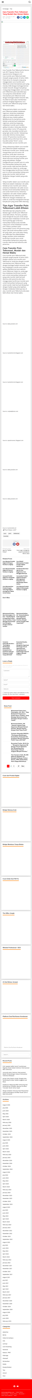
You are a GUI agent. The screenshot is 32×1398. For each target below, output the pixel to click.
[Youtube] (17, 544)
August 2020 (6, 1312)
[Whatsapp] (27, 17)
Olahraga (5, 1355)
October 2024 (7, 1166)
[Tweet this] (21, 17)
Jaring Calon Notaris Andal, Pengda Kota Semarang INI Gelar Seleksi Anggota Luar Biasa (15, 1080)
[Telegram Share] (24, 17)
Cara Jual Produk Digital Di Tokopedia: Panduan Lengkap (9, 577)
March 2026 (6, 1119)
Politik (4, 1364)
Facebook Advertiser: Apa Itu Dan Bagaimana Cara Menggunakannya (22, 571)
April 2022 (6, 1254)
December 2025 (7, 1128)
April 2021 (6, 1289)
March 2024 (6, 1187)
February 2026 (7, 1122)
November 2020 (7, 1303)
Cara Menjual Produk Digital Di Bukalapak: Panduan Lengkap (22, 588)
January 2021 (6, 1298)
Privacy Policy (13, 1393)
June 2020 (6, 1318)
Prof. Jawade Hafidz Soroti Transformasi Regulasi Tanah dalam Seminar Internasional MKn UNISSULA (16, 1067)
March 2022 (6, 1257)
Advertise (5, 1332)
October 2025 (7, 1134)
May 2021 (5, 1286)
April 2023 (6, 1219)
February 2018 (7, 1321)
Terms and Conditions (7, 1395)
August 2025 (6, 1140)
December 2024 (7, 1160)
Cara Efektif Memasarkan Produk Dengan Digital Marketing (22, 564)
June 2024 (6, 1178)
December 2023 (7, 1195)
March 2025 (6, 1151)
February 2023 (7, 1225)
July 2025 (5, 1143)
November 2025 (7, 1131)
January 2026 (6, 1125)
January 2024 (6, 1192)
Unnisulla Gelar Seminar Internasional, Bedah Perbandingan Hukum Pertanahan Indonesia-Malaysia (15, 1074)
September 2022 (7, 1239)
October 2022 (7, 1236)
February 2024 (7, 1189)
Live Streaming (7, 1346)
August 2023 (6, 1207)
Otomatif (5, 1358)
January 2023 (6, 1227)
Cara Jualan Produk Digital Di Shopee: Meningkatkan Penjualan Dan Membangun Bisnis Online (22, 580)
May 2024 (5, 1181)
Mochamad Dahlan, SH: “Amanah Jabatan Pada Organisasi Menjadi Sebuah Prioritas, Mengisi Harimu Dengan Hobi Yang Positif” (22, 618)
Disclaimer (21, 1393)
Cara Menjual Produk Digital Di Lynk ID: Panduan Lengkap (9, 570)
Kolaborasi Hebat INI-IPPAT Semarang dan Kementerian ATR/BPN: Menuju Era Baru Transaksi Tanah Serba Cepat (15, 1086)
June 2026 (6, 1111)
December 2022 (7, 1230)
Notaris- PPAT (7, 1352)
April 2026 (6, 1116)
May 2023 (5, 1216)
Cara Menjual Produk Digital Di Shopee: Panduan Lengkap (9, 563)
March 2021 (6, 1292)
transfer (6, 536)
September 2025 (7, 1137)
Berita (4, 1335)
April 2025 (6, 1149)
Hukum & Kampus (8, 1338)
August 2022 (6, 1242)
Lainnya (5, 1344)
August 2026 (6, 1105)
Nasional (5, 1349)
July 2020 (5, 1315)
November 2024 (7, 1163)
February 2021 (7, 1295)
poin (10, 533)
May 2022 (5, 1251)
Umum (5, 1373)
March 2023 (6, 1222)
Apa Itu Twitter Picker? (7, 550)
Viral (4, 1376)
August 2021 (6, 1277)
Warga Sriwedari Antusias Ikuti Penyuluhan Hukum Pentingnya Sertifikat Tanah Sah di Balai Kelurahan (15, 1092)
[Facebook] (14, 544)
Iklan (15, 1395)
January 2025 (6, 1157)
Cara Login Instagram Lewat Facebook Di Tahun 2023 (23, 551)
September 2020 (7, 1309)
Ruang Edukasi (7, 1367)
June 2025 (6, 1146)
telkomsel (16, 533)
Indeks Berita (19, 1392)
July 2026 (5, 1108)
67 (18, 766)
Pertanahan (6, 1361)
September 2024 (7, 1169)
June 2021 (6, 1283)
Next (23, 766)
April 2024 (6, 1184)
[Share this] (18, 17)
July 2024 (5, 1175)
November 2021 (7, 1268)
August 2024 (6, 1172)
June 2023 (6, 1213)
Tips (4, 17)
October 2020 (7, 1306)
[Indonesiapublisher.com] (16, 1382)
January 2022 (6, 1263)
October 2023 (7, 1201)
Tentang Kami (4, 1393)
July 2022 (5, 1245)
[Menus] (2, 2)
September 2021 (7, 1274)
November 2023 (7, 1198)
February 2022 (7, 1260)
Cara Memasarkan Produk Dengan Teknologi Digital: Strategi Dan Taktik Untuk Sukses (8, 590)
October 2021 (7, 1271)
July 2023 (5, 1210)
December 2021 (7, 1265)
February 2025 (7, 1154)
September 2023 (7, 1204)
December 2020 (7, 1301)
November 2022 (7, 1233)
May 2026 (5, 1114)
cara (5, 533)
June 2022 (6, 1248)
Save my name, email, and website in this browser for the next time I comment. (16, 693)
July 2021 (5, 1280)
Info (4, 1341)
